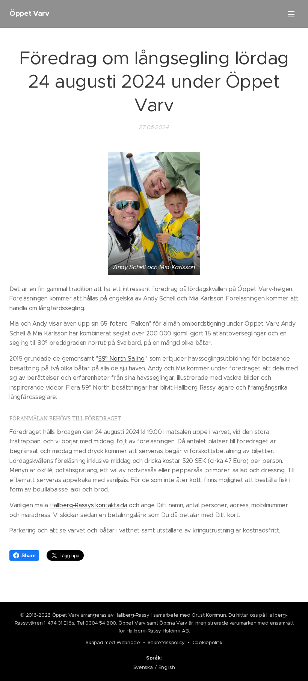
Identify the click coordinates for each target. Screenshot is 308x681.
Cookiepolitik (207, 642)
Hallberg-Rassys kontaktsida (88, 505)
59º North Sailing (121, 358)
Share (28, 555)
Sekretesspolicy (166, 642)
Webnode (128, 642)
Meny (291, 13)
